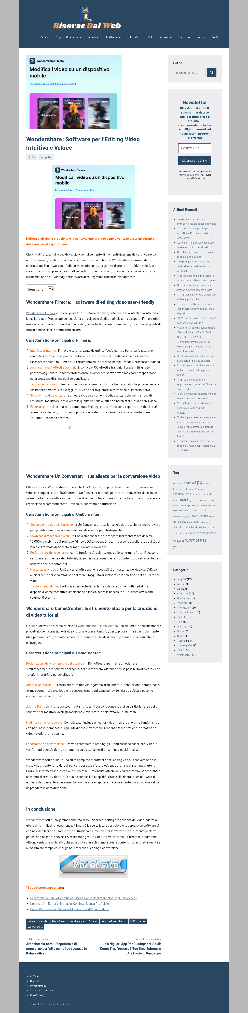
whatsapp (179, 540)
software (203, 527)
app (198, 482)
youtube (179, 547)
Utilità (148, 37)
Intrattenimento (114, 37)
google (176, 500)
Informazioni (184, 607)
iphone (185, 510)
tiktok (182, 532)
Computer (184, 37)
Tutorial (134, 37)
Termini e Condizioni (41, 990)
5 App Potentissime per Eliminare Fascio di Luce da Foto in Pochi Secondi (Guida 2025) (196, 332)
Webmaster (165, 37)
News (180, 621)
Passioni (201, 37)
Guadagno (177, 505)
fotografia (195, 494)
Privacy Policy (38, 985)
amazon (180, 483)
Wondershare (35, 820)
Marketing (182, 616)
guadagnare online (207, 500)
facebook (179, 494)
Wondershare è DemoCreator (97, 626)
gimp (203, 494)
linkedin (203, 510)
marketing (179, 516)
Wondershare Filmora (41, 313)
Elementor (199, 489)
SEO (195, 521)
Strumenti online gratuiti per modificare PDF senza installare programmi (195, 233)
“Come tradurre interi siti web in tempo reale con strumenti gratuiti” (194, 407)
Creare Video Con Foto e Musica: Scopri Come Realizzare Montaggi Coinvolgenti (83, 898)
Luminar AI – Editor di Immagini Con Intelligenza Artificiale (69, 903)
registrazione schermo (114, 921)
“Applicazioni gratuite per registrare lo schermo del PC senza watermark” (196, 384)
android (189, 483)
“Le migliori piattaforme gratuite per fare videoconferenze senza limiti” (195, 431)
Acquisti (45, 37)
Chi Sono (35, 976)
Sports (181, 635)
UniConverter (137, 921)
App (58, 37)
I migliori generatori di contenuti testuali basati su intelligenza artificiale (195, 266)
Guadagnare (73, 37)
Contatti (35, 980)
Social (215, 37)
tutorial (189, 533)
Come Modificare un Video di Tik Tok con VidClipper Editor (69, 909)
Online (203, 516)
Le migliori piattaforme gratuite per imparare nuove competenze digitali (195, 308)
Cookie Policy (38, 995)
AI (174, 482)
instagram (198, 505)
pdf (175, 521)
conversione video (38, 921)
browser (181, 489)
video (197, 533)
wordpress (196, 540)
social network (189, 527)
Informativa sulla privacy (190, 174)
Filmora (93, 921)
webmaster (209, 533)
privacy (188, 522)
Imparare (92, 37)
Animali (181, 583)
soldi (212, 527)
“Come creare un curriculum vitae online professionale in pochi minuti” (195, 370)
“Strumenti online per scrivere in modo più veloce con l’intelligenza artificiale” (196, 445)
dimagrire (189, 489)
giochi (209, 494)
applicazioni (208, 483)
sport (175, 533)
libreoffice (193, 511)
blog (175, 489)
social (177, 527)
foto (188, 494)
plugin (181, 521)
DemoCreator (59, 921)
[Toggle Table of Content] (49, 289)
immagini (186, 505)
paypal (211, 516)
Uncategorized (185, 645)
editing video (78, 921)
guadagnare (189, 499)
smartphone (204, 522)
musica (192, 516)
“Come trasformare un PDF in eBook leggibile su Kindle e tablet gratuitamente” (195, 346)
